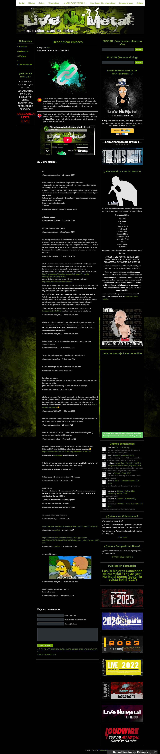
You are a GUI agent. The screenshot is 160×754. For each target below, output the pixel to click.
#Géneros (31, 3)
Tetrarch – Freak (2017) (122, 473)
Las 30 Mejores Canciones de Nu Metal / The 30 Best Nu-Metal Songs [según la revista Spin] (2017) (122, 575)
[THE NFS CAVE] (122, 156)
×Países (41, 3)
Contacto (139, 3)
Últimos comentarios (122, 443)
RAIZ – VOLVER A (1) (122, 448)
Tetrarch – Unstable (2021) (126, 499)
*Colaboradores (53, 3)
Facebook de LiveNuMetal (51, 311)
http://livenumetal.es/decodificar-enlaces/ (57, 282)
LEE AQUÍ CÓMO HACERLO (122, 557)
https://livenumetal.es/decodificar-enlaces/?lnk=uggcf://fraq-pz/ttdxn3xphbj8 (69, 526)
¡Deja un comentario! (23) (46, 654)
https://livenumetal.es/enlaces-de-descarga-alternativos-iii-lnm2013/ (66, 452)
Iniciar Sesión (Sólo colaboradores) (102, 3)
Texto (48, 48)
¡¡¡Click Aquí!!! (122, 537)
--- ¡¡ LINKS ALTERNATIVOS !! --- (74, 3)
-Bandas (21, 3)
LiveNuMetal (57, 455)
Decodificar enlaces (68, 42)
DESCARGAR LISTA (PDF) (26, 117)
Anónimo (56, 530)
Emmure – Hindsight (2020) (124, 455)
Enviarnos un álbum (126, 3)
